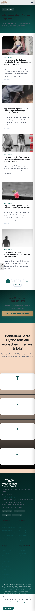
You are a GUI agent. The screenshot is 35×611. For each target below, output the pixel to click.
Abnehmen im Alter (17, 409)
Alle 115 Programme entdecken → (18, 313)
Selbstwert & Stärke (7, 535)
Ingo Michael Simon (8, 497)
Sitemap (4, 579)
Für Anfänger (5, 553)
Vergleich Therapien (7, 569)
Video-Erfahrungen (7, 577)
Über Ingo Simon (23, 524)
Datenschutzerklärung (17, 602)
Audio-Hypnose (6, 550)
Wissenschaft (5, 555)
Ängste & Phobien (7, 530)
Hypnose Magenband (17, 384)
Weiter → (17, 284)
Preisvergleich (6, 571)
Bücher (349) (22, 530)
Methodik (21, 527)
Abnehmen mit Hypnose (17, 434)
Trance (4, 564)
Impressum (22, 550)
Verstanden (8, 608)
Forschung (5, 558)
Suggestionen (6, 574)
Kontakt (21, 540)
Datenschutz (22, 553)
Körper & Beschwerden (8, 532)
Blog (20, 538)
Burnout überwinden (17, 459)
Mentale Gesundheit (7, 524)
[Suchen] (18, 2)
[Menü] (32, 2)
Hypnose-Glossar (24, 532)
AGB (20, 555)
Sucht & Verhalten (7, 538)
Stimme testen (23, 535)
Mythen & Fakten (6, 566)
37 (27, 281)
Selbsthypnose (6, 561)
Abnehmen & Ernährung (8, 527)
